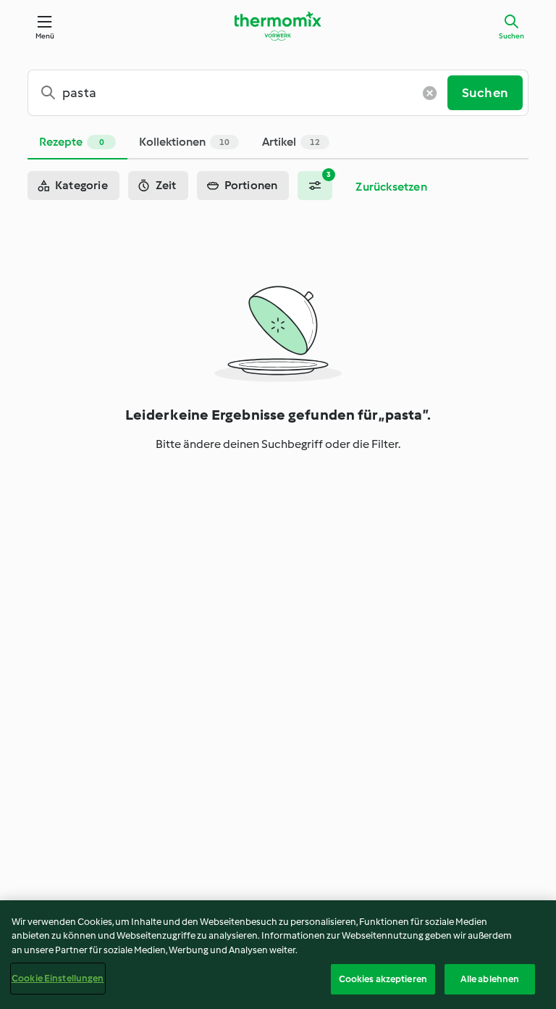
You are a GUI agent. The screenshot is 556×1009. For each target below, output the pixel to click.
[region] (278, 954)
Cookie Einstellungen (58, 978)
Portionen (251, 185)
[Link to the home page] (278, 26)
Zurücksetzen (390, 187)
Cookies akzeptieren (383, 978)
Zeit (166, 185)
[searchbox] (243, 92)
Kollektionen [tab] (184, 142)
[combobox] (243, 92)
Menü (45, 36)
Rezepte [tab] (71, 142)
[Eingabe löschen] (430, 92)
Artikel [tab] (291, 142)
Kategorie (81, 185)
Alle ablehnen (490, 978)
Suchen (511, 36)
